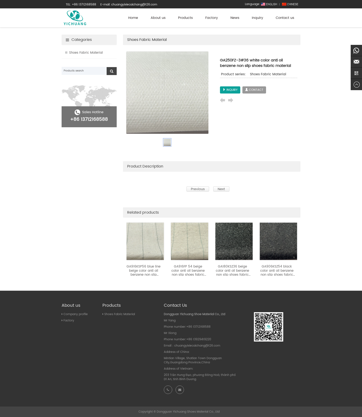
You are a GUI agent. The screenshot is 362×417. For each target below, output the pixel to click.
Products (185, 18)
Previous (198, 189)
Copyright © (147, 411)
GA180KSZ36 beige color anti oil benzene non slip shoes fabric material (232, 273)
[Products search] (112, 71)
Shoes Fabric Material (147, 40)
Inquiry (257, 18)
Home (133, 18)
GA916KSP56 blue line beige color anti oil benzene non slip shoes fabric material (143, 273)
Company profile (75, 314)
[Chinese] (290, 4)
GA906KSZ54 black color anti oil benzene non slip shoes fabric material (276, 273)
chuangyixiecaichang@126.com (197, 345)
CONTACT (255, 89)
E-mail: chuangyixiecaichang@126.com (128, 4)
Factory (211, 18)
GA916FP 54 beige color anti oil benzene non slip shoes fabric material (188, 273)
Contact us (285, 18)
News (234, 18)
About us (158, 18)
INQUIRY (232, 89)
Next (221, 189)
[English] (269, 4)
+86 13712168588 (89, 119)
